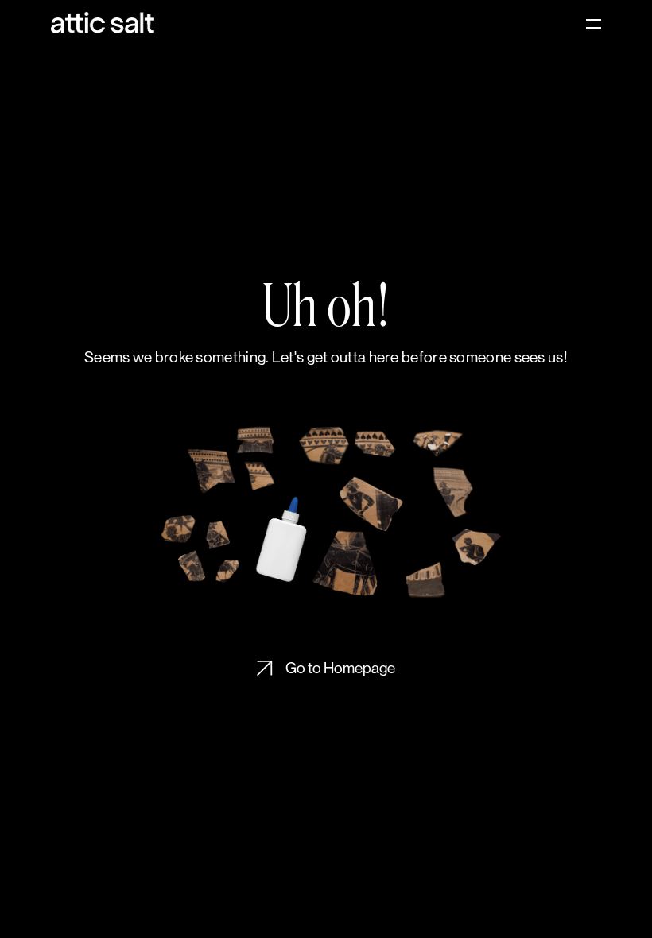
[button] (586, 23)
